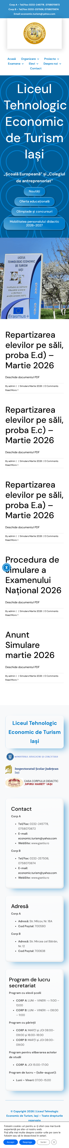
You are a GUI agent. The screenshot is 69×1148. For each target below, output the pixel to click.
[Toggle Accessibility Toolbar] (6, 567)
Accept (10, 1142)
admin (11, 386)
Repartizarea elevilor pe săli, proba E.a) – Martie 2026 (34, 500)
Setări (43, 1142)
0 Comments (51, 386)
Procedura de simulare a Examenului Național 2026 (33, 575)
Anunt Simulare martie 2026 (30, 645)
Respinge (27, 1142)
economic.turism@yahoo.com (37, 838)
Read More (11, 390)
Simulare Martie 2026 (31, 386)
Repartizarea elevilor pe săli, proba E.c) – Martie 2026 (34, 425)
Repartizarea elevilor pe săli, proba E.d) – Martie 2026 (34, 350)
